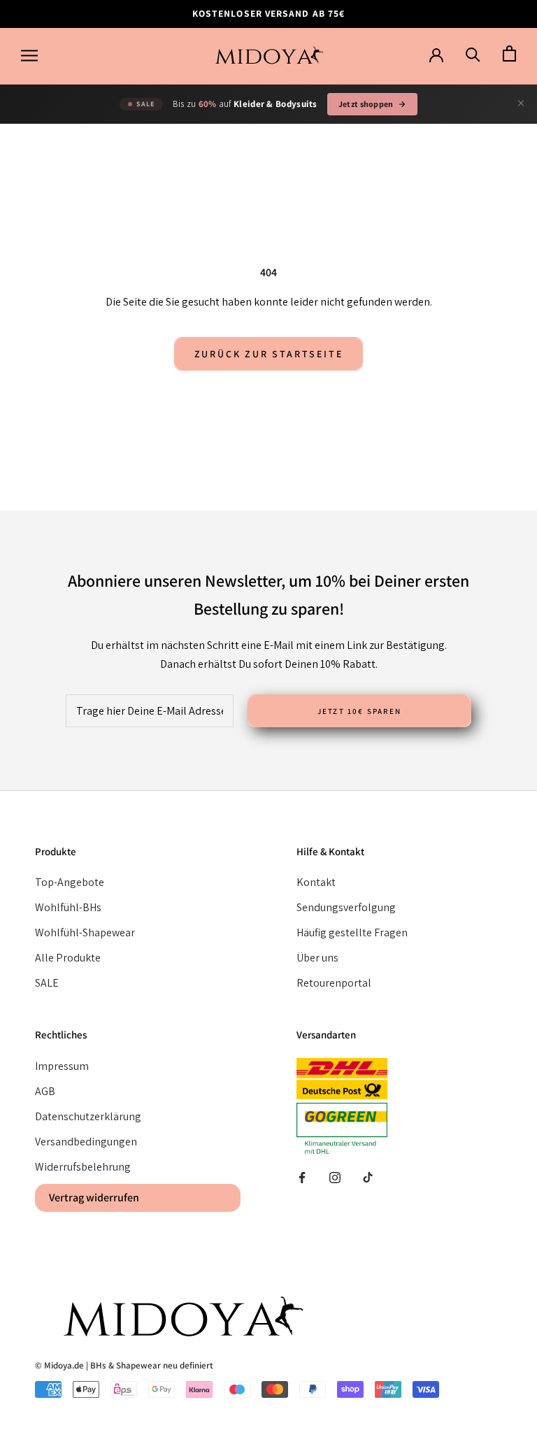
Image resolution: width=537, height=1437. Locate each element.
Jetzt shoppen (366, 104)
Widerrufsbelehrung (83, 1166)
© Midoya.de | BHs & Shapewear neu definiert (124, 1365)
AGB (45, 1091)
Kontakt (316, 882)
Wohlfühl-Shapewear (85, 932)
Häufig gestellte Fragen (352, 932)
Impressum (62, 1066)
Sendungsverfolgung (346, 907)
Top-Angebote (69, 882)
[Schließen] (521, 104)
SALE (47, 982)
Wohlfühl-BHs (68, 907)
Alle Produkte (68, 957)
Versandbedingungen (86, 1141)
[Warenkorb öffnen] (509, 54)
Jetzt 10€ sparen (359, 711)
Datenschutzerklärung (88, 1116)
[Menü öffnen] (29, 56)
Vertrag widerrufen (94, 1197)
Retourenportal (333, 982)
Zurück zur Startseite (268, 354)
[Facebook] (302, 1177)
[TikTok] (367, 1177)
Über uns (317, 957)
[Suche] (473, 54)
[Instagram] (335, 1177)
